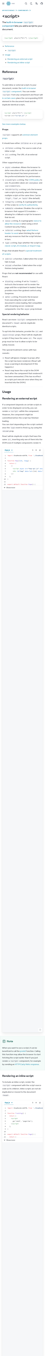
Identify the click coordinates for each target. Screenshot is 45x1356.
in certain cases (9, 98)
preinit (23, 1051)
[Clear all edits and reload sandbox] (36, 450)
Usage (7, 55)
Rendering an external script (19, 59)
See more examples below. (14, 124)
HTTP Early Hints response (27, 1064)
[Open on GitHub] (41, 3)
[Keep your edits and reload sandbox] (33, 450)
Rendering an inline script (18, 62)
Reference (9, 46)
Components (23, 10)
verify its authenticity (28, 205)
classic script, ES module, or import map (22, 246)
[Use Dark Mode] (31, 3)
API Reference (8, 10)
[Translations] (36, 3)
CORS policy (34, 180)
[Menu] (3, 3)
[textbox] (22, 468)
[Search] (26, 3)
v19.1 (13, 3)
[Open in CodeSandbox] (40, 450)
